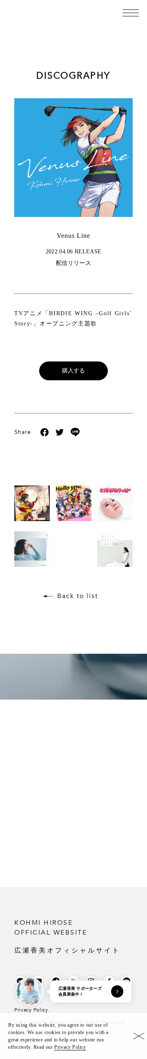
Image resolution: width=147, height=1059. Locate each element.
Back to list (77, 596)
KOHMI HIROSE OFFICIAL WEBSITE (67, 936)
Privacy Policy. (31, 1010)
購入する (73, 371)
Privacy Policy (70, 1047)
